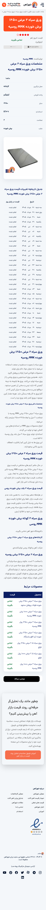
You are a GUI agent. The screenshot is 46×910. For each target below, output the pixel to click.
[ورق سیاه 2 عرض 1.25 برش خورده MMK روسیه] (23, 158)
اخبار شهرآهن (39, 807)
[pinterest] (11, 872)
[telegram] (34, 872)
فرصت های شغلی (38, 802)
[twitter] (23, 872)
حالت (40, 128)
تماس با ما (19, 807)
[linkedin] (23, 877)
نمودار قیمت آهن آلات (36, 798)
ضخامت (39, 120)
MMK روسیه (28, 59)
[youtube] (5, 872)
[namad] (36, 826)
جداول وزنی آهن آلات (15, 798)
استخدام (20, 811)
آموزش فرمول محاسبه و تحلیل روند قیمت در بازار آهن (23, 755)
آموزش (41, 811)
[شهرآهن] (34, 4)
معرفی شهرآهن (38, 794)
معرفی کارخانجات (17, 794)
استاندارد (39, 112)
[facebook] (17, 872)
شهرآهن (27, 5)
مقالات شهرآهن (17, 802)
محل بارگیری (38, 86)
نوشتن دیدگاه (19, 679)
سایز (40, 103)
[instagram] (40, 872)
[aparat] (29, 872)
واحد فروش (38, 95)
